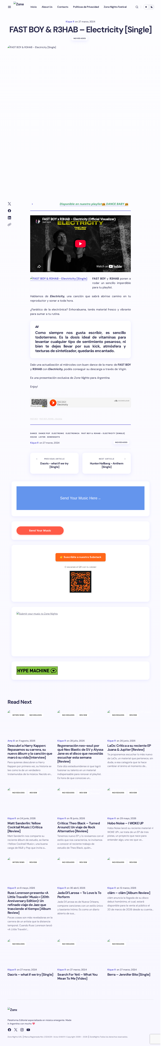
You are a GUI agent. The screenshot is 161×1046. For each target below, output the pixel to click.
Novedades (80, 38)
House (33, 437)
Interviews (18, 715)
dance (33, 433)
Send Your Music (40, 530)
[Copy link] (9, 224)
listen (42, 437)
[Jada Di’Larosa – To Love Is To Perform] (80, 870)
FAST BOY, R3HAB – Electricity (50, 419)
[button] (9, 7)
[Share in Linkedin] (9, 217)
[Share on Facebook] (9, 210)
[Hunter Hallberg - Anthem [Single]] (106, 463)
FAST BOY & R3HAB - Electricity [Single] (103, 433)
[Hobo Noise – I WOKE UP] (130, 801)
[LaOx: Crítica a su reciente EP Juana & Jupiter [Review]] (130, 723)
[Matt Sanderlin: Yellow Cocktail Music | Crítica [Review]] (31, 801)
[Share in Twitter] (9, 203)
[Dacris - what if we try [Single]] (54, 463)
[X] (16, 1030)
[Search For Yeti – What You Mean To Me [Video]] (80, 952)
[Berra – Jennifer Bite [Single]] (130, 952)
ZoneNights (53, 437)
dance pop (44, 433)
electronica (73, 433)
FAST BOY (34, 419)
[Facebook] (9, 1030)
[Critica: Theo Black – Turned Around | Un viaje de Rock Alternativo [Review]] (80, 801)
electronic (58, 433)
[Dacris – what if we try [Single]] (31, 952)
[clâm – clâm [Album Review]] (130, 870)
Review (83, 715)
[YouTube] (28, 1030)
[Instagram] (22, 1030)
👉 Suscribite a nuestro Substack (80, 557)
